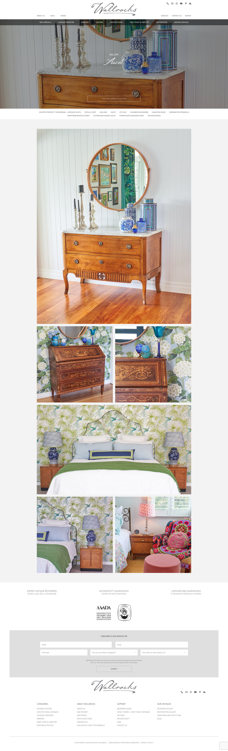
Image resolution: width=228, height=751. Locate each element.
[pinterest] (186, 3)
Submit (114, 669)
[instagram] (177, 3)
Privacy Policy (147, 743)
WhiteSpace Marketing (130, 743)
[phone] (168, 3)
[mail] (172, 3)
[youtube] (181, 3)
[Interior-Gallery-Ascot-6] (114, 3)
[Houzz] (190, 3)
